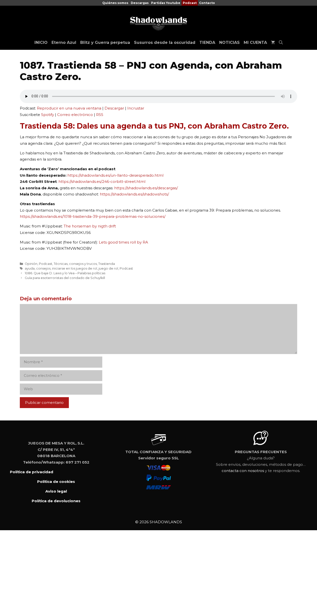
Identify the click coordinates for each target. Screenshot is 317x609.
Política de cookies (56, 481)
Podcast (190, 3)
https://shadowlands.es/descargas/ (146, 188)
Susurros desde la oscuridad (164, 42)
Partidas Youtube (165, 3)
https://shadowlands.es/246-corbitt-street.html (101, 181)
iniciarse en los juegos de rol (74, 268)
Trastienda (106, 264)
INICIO (41, 42)
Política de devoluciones (56, 500)
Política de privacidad (31, 472)
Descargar (114, 108)
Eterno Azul (64, 42)
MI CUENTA (255, 42)
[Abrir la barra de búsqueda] (281, 42)
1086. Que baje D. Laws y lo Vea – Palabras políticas (65, 273)
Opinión (31, 264)
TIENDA (207, 42)
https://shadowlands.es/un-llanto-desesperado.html (115, 175)
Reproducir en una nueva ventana (69, 108)
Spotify (47, 114)
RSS (99, 114)
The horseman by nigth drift (90, 226)
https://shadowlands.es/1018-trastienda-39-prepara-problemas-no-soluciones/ (92, 216)
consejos (43, 268)
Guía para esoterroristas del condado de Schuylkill (65, 278)
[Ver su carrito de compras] (273, 42)
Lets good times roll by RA (123, 242)
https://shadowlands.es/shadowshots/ (134, 194)
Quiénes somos (115, 3)
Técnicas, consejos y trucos (75, 264)
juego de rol (108, 268)
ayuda (30, 268)
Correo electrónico (75, 114)
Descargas (140, 3)
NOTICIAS (229, 42)
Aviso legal (56, 491)
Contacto (207, 3)
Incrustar (135, 108)
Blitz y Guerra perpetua (105, 42)
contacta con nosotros (243, 470)
